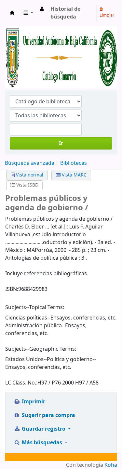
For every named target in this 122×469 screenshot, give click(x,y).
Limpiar (107, 15)
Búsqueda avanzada (29, 163)
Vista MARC (74, 175)
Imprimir (32, 402)
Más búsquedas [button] (41, 443)
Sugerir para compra (47, 415)
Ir (61, 143)
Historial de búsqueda (65, 13)
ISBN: (11, 289)
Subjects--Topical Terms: (34, 307)
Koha (110, 465)
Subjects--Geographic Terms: (40, 349)
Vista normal (29, 175)
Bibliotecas (73, 163)
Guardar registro (43, 429)
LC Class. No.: (21, 383)
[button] (28, 13)
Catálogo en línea (12, 13)
